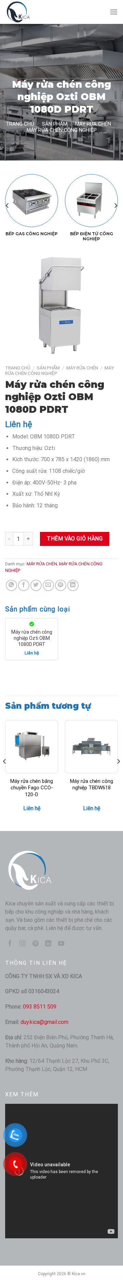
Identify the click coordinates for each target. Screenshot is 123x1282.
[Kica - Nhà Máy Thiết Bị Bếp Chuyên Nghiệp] (39, 12)
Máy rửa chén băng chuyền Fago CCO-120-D (31, 788)
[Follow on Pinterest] (35, 944)
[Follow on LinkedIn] (48, 944)
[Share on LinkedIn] (73, 585)
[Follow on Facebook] (10, 944)
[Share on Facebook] (23, 585)
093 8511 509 (39, 1006)
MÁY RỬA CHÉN (93, 124)
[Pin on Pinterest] (60, 585)
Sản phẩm (54, 124)
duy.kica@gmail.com (44, 1022)
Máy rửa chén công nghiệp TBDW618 (91, 784)
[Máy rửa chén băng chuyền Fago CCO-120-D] (32, 746)
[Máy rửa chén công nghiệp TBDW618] (91, 746)
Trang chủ (20, 124)
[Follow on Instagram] (22, 944)
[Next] (115, 205)
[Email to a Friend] (48, 585)
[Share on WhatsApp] (11, 585)
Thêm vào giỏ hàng (74, 538)
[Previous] (7, 205)
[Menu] (114, 11)
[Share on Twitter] (36, 585)
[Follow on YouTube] (61, 944)
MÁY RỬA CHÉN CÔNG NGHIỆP (62, 130)
